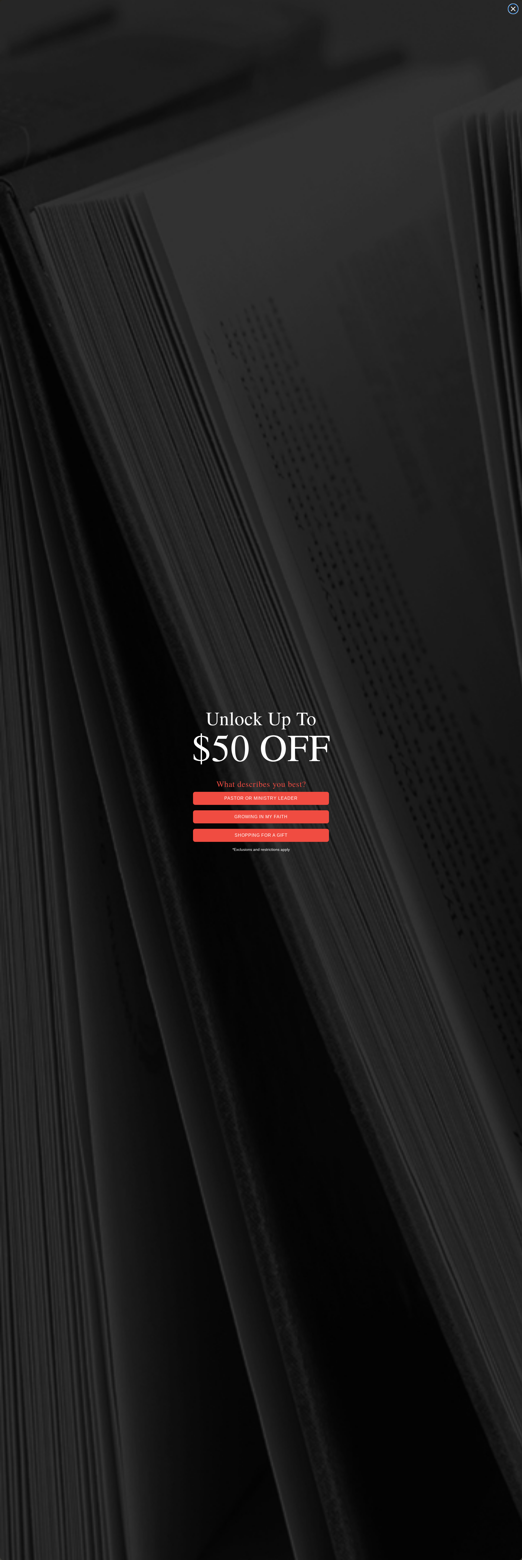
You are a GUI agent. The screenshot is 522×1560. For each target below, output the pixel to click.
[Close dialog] (513, 9)
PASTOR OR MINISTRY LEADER (261, 798)
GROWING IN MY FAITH (261, 816)
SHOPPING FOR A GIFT (261, 835)
